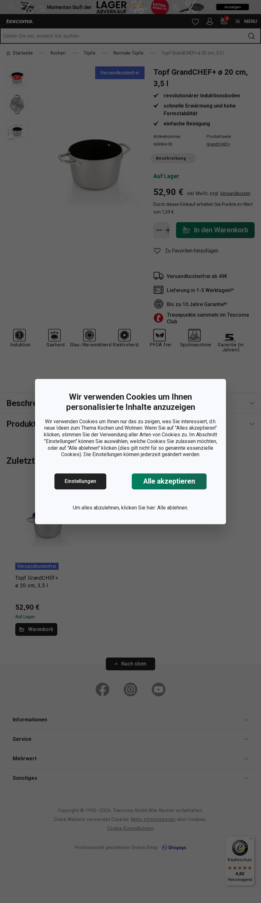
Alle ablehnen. (172, 508)
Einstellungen (80, 481)
